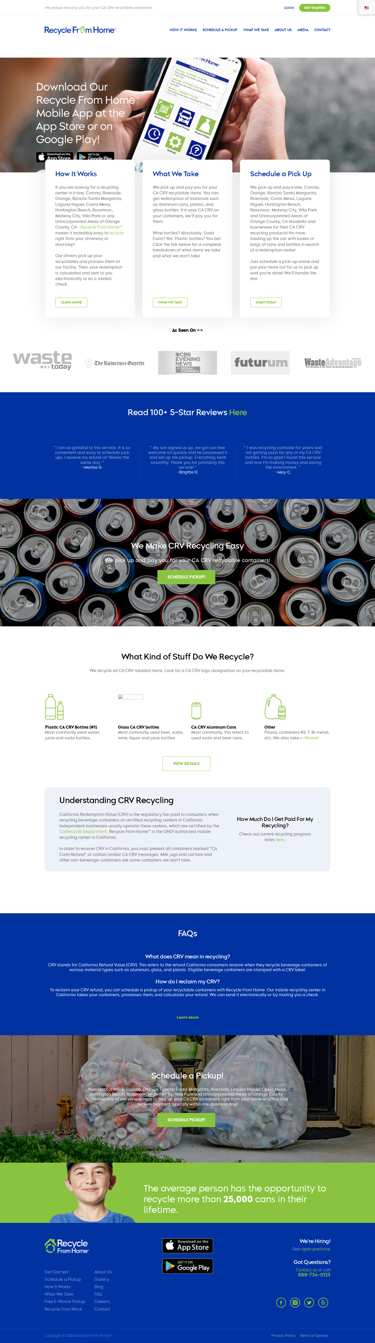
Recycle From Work (63, 1309)
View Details (186, 763)
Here (238, 412)
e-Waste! (309, 738)
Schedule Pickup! (186, 577)
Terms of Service (314, 1335)
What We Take (256, 30)
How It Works (183, 30)
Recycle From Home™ (101, 227)
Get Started (314, 8)
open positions (315, 1249)
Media (302, 30)
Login (289, 8)
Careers (102, 1301)
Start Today (266, 302)
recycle (116, 233)
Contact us (306, 1270)
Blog (98, 1286)
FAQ (98, 1294)
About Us (283, 30)
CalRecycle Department (83, 831)
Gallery (101, 1279)
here (280, 839)
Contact (322, 30)
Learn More (71, 302)
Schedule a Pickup (220, 30)
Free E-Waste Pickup (65, 1301)
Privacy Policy (283, 1335)
